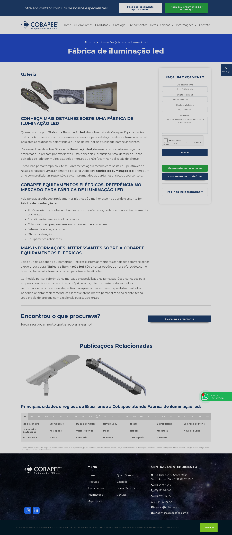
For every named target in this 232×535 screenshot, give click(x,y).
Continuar (209, 527)
